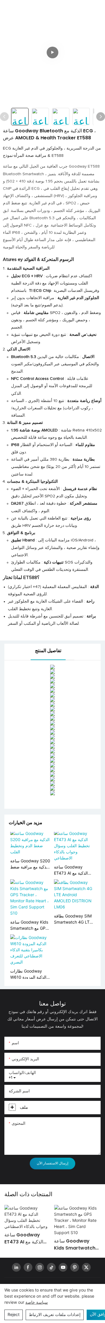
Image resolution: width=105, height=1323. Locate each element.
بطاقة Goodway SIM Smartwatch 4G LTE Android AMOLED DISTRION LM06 (73, 919)
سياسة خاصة (36, 1302)
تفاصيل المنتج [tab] (48, 650)
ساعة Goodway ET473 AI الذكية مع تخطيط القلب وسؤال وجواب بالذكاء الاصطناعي (72, 870)
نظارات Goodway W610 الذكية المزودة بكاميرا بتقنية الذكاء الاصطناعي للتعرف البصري (28, 974)
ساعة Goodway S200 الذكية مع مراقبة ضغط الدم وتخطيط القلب (30, 864)
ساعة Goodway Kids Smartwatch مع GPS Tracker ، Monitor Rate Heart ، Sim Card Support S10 (29, 925)
